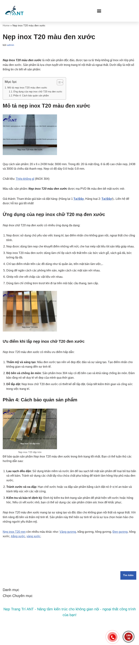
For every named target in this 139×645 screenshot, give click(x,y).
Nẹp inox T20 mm (14, 531)
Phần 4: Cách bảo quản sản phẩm (31, 95)
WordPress (81, 641)
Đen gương (120, 531)
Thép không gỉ (25, 178)
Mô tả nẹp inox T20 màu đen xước (27, 87)
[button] (99, 10)
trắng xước (18, 536)
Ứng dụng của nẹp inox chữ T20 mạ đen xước (37, 91)
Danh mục (11, 590)
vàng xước (34, 536)
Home (6, 25)
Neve (54, 641)
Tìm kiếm (128, 575)
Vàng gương (68, 531)
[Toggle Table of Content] (58, 82)
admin (10, 44)
